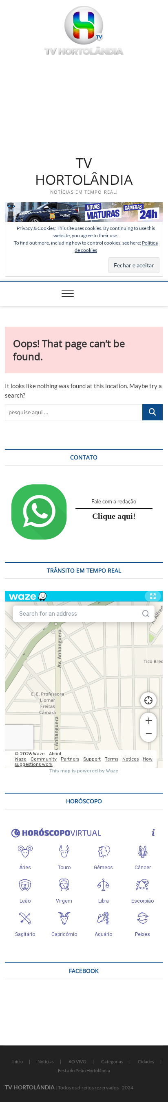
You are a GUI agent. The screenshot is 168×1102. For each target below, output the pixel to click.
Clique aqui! (114, 516)
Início (17, 1061)
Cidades (146, 1061)
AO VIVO (77, 1061)
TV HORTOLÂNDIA (84, 171)
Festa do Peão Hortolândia (84, 1070)
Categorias (112, 1061)
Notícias (46, 1061)
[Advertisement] (84, 103)
